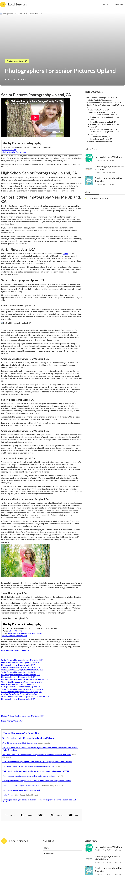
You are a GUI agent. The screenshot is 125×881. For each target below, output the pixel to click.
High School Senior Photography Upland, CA (105, 102)
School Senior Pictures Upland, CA (103, 115)
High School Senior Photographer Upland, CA (20, 662)
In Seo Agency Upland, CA (12, 721)
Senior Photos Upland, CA (98, 110)
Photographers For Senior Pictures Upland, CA (20, 674)
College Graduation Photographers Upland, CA (20, 667)
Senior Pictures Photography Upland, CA (18, 672)
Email (76, 815)
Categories (118, 4)
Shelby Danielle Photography (14, 152)
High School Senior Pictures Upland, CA (17, 684)
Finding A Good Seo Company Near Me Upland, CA (22, 716)
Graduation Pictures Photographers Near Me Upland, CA (25, 696)
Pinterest (59, 815)
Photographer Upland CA (17, 61)
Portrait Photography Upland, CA (15, 650)
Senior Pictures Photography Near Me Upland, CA (22, 660)
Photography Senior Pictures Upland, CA (18, 665)
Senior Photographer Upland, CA (101, 112)
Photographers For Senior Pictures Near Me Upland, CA (24, 679)
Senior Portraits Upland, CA (101, 139)
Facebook (29, 815)
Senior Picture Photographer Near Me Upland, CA (22, 669)
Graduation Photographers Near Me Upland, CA (21, 682)
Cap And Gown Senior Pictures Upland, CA (19, 694)
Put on (65, 253)
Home (105, 4)
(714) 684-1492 (9, 149)
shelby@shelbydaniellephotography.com (25, 633)
